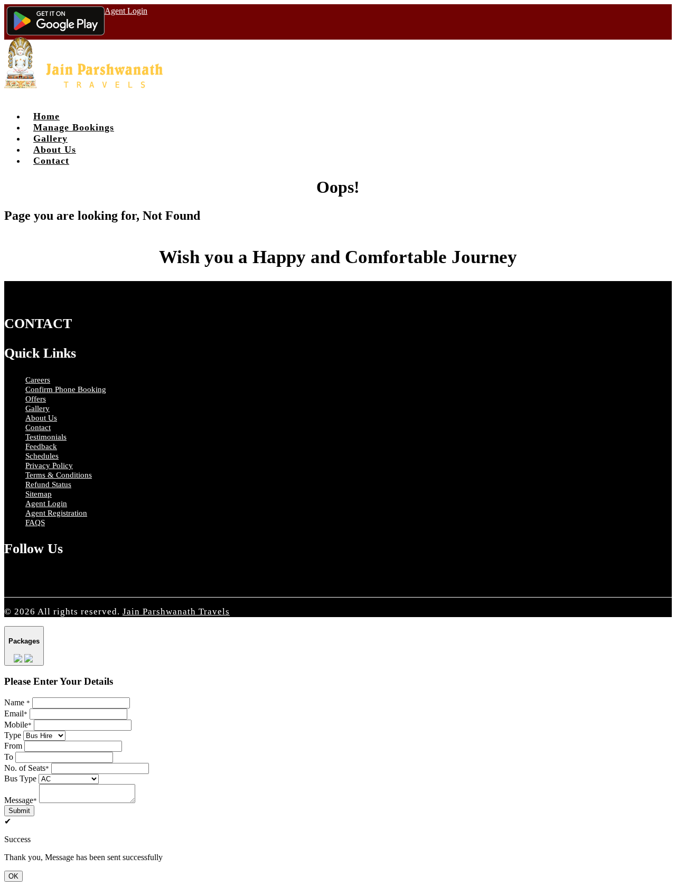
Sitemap (38, 494)
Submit (19, 811)
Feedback (41, 446)
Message (20, 800)
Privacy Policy (49, 465)
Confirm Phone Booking (65, 389)
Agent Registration (56, 513)
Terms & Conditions (58, 475)
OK (13, 876)
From (13, 745)
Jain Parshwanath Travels (176, 612)
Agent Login (126, 10)
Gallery (50, 138)
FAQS (35, 522)
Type (12, 735)
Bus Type (20, 778)
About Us (54, 149)
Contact (51, 160)
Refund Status (48, 484)
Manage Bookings (73, 127)
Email (15, 713)
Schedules (42, 456)
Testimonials (46, 437)
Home (46, 116)
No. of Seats (26, 767)
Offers (35, 399)
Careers (37, 380)
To (8, 756)
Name (17, 702)
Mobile (18, 724)
